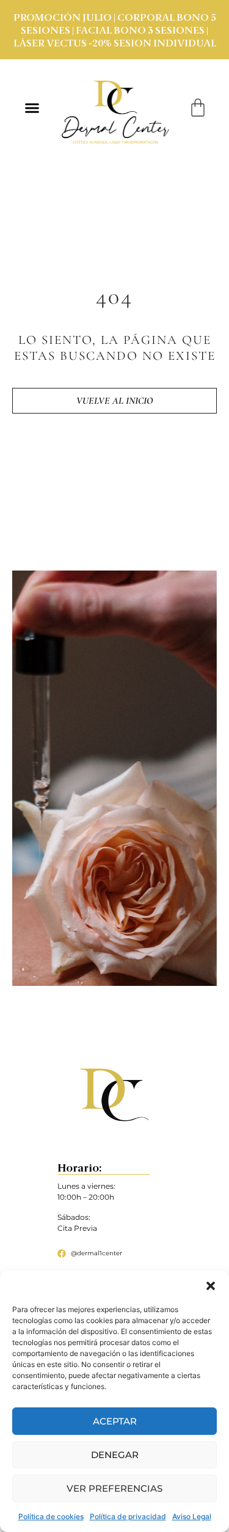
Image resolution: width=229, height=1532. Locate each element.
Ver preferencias (114, 1488)
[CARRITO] (198, 107)
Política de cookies (51, 1516)
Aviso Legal (191, 1516)
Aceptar (115, 1421)
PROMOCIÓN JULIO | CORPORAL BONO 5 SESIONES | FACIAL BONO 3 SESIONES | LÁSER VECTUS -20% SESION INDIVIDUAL (114, 31)
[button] (211, 1286)
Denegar (115, 1455)
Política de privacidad (128, 1516)
